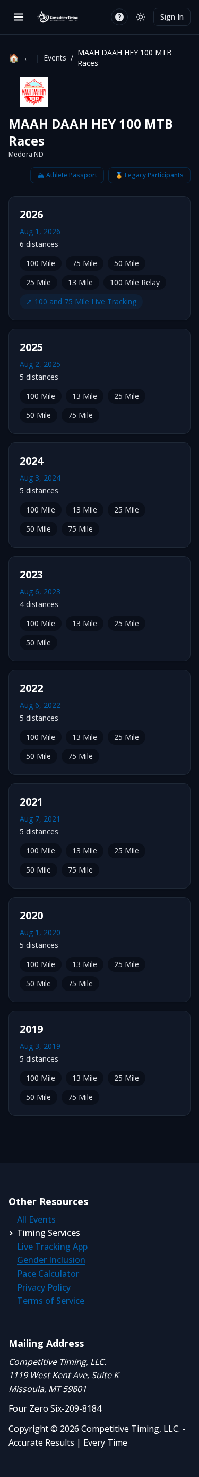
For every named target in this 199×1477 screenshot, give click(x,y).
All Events (36, 1219)
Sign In (172, 17)
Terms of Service (50, 1301)
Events (55, 58)
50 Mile (126, 263)
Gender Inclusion (51, 1260)
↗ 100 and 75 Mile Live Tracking (81, 301)
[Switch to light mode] (140, 17)
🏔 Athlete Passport (67, 175)
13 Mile (80, 282)
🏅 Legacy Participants (149, 175)
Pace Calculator (48, 1273)
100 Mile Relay (135, 282)
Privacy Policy (44, 1287)
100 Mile (40, 263)
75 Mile (84, 263)
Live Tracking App (52, 1246)
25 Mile (38, 282)
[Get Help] (119, 16)
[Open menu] (18, 17)
